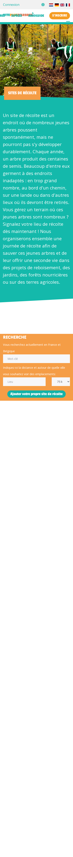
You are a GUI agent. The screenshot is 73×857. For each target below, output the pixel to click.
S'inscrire (59, 15)
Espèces (16, 16)
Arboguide (36, 16)
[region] (36, 314)
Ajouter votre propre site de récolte (36, 394)
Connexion (11, 4)
